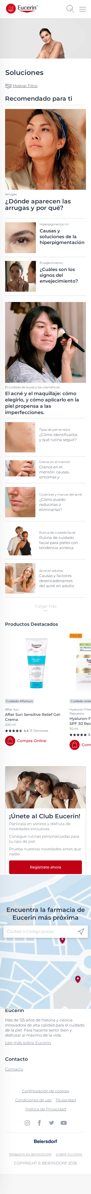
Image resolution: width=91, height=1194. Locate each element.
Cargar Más (45, 606)
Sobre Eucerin (69, 1154)
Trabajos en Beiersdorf (30, 1154)
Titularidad (66, 1100)
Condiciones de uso (33, 1100)
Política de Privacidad (45, 1109)
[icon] (81, 932)
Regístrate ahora (45, 867)
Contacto (14, 1069)
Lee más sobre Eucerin (28, 1042)
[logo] (28, 9)
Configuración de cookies (45, 1091)
